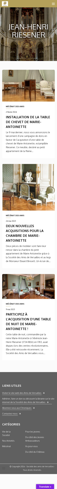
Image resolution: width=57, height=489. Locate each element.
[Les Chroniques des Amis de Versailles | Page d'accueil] (6, 3)
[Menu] (53, 3)
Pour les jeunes (32, 431)
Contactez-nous (10, 413)
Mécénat (6, 446)
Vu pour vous (31, 446)
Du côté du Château (34, 451)
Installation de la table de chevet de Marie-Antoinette (28, 122)
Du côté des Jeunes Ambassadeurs (34, 439)
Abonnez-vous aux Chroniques (16, 407)
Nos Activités (8, 440)
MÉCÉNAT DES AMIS (15, 106)
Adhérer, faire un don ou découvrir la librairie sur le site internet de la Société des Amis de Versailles (28, 400)
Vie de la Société (6, 433)
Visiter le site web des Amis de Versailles (21, 393)
